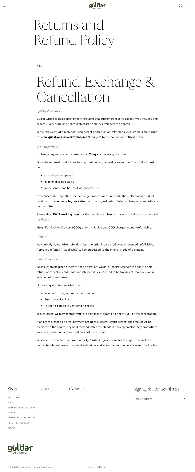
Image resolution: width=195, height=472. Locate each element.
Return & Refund (18, 422)
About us (13, 397)
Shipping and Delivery (21, 407)
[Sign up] (183, 399)
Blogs (11, 427)
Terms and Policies (97, 467)
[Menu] (4, 5)
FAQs (11, 402)
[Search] (179, 6)
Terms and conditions (22, 417)
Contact (13, 412)
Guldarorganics (24, 467)
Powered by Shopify (43, 467)
